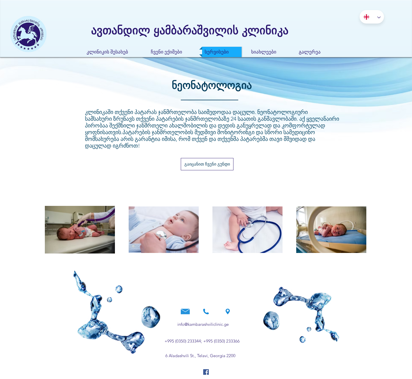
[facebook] (206, 372)
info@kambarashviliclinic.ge (203, 324)
